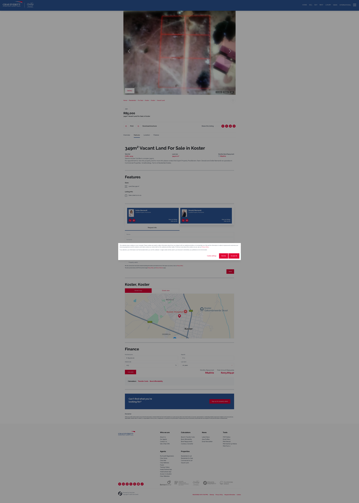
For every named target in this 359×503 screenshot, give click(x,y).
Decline (223, 256)
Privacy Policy (205, 247)
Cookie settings (211, 256)
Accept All (234, 256)
